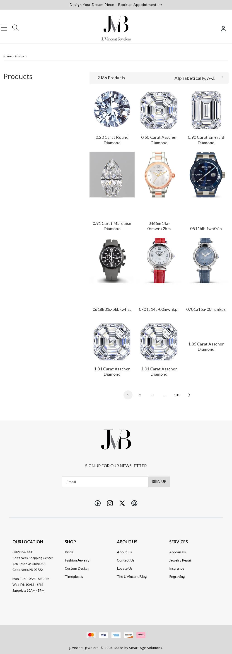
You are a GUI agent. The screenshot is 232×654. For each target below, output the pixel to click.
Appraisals (177, 552)
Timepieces (74, 576)
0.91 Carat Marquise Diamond (112, 226)
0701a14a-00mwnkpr (159, 309)
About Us (124, 552)
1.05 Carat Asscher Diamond (206, 346)
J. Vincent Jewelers (83, 648)
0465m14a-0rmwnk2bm (159, 226)
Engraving (177, 576)
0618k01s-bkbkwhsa (112, 309)
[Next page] (189, 394)
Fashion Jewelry (77, 560)
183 (177, 395)
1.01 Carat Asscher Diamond (112, 371)
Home (7, 56)
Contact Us (126, 560)
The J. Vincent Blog (132, 576)
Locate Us (125, 568)
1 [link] (128, 395)
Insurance (176, 568)
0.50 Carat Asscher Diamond (159, 140)
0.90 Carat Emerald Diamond (206, 140)
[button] (4, 27)
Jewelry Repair (180, 560)
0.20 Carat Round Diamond (112, 140)
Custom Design (77, 568)
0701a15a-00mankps (206, 309)
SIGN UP (159, 482)
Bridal (69, 552)
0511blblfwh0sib (206, 228)
